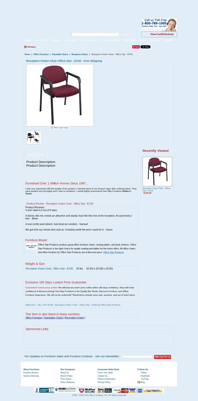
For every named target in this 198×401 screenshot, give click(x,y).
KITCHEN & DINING (110, 40)
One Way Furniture (43, 27)
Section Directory (31, 376)
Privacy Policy (104, 382)
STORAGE (168, 40)
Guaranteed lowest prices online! (41, 287)
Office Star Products (113, 252)
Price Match (65, 379)
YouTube (145, 379)
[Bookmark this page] (45, 47)
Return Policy (66, 376)
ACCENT (27, 40)
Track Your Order (105, 372)
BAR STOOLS (41, 40)
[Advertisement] (56, 7)
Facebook (145, 376)
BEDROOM (56, 40)
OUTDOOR (155, 40)
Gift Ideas (31, 47)
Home (27, 54)
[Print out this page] (60, 47)
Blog (143, 382)
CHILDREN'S (71, 40)
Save (137, 47)
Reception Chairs (79, 54)
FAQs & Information (106, 379)
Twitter (144, 372)
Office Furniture (41, 54)
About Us (64, 372)
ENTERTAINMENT (89, 40)
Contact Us (103, 376)
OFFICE (143, 40)
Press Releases (67, 382)
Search (124, 34)
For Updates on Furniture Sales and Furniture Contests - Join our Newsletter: (72, 356)
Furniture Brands (30, 372)
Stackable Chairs (60, 54)
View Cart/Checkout (162, 34)
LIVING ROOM (129, 40)
